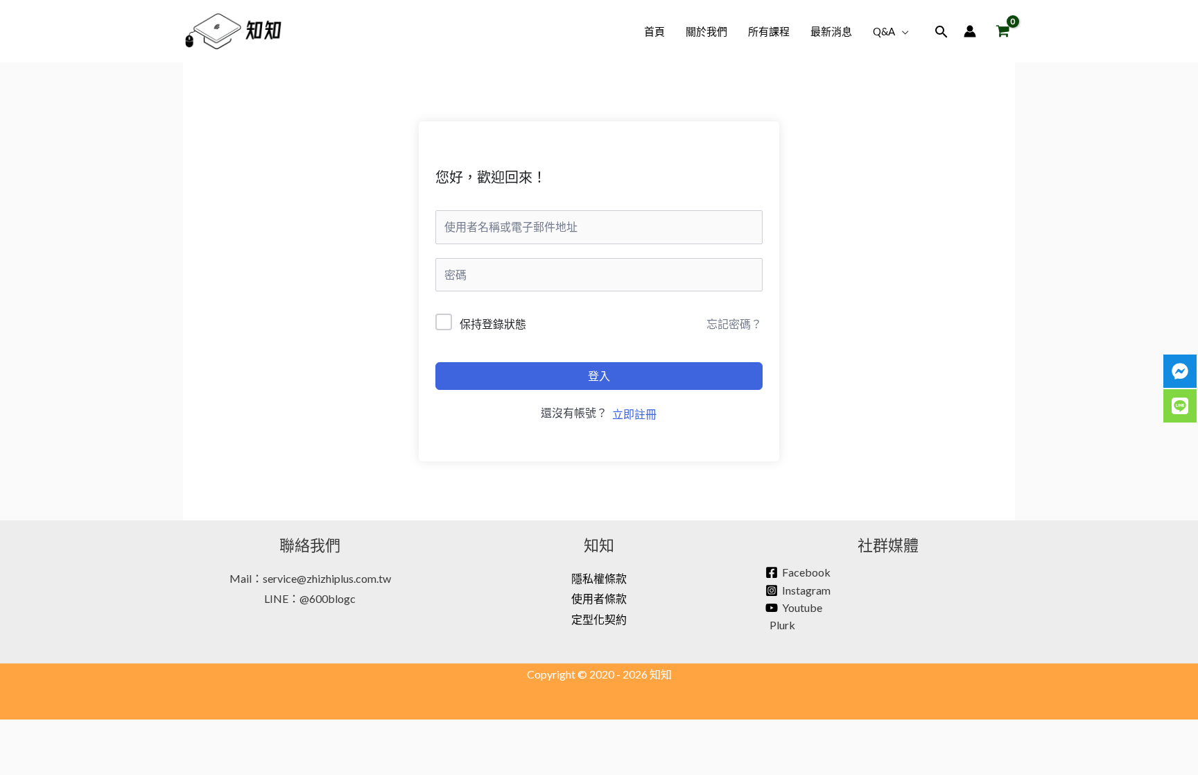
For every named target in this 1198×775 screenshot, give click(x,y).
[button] (902, 31)
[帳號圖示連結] (970, 31)
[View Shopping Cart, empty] (1002, 31)
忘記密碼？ (734, 323)
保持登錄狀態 (493, 323)
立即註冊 (634, 413)
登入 (599, 375)
